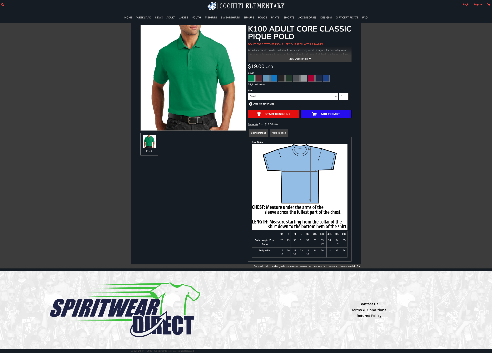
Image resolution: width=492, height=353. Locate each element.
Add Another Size (263, 103)
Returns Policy (369, 316)
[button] (2, 4)
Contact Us (369, 304)
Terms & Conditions (369, 310)
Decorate (253, 124)
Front (149, 151)
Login (466, 4)
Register (478, 4)
